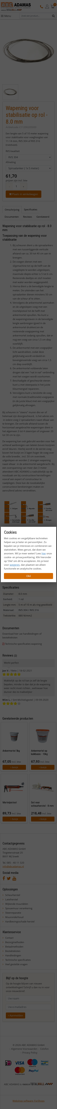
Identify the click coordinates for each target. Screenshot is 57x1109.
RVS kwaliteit (13, 151)
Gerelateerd (42, 216)
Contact (9, 937)
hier (44, 553)
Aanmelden (16, 1015)
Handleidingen (13, 955)
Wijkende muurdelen (16, 903)
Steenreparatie (13, 912)
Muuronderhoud (14, 917)
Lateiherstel (11, 899)
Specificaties (30, 209)
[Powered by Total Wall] (37, 1084)
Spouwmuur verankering (18, 908)
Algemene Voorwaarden (24, 1048)
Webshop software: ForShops (28, 1100)
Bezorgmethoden (14, 942)
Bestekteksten (12, 951)
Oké (28, 576)
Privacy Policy (29, 1052)
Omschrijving (12, 209)
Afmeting (11, 162)
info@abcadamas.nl (13, 866)
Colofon (44, 1048)
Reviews (27, 216)
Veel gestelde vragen (16, 964)
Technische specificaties (18, 959)
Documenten (12, 216)
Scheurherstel (12, 895)
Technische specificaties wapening (23, 643)
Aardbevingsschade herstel (20, 921)
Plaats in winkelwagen (24, 194)
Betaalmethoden (14, 946)
